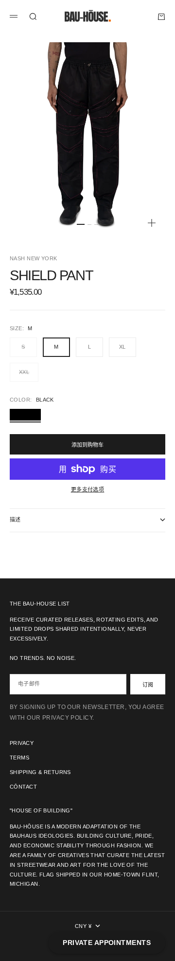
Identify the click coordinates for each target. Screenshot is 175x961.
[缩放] (151, 223)
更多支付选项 (88, 489)
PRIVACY (22, 743)
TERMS (19, 757)
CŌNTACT (23, 787)
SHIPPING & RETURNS (40, 772)
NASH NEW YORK (33, 258)
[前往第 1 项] (81, 224)
